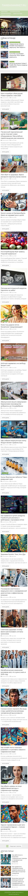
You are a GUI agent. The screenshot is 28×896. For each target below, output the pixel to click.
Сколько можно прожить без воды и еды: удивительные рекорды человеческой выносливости (14, 711)
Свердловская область (15, 42)
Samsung (12, 61)
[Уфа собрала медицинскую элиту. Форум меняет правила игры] (14, 429)
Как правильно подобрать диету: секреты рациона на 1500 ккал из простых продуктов (18, 870)
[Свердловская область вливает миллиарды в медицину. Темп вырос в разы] (4, 45)
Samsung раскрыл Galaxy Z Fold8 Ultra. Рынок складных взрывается (18, 65)
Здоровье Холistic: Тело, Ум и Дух (13, 554)
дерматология (6, 13)
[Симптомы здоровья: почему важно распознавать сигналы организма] (14, 618)
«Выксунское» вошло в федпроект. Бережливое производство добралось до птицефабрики (14, 404)
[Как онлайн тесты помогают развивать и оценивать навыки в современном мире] (14, 736)
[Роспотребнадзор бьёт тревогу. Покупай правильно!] (14, 241)
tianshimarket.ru (14, 5)
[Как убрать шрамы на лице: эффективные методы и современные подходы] (14, 775)
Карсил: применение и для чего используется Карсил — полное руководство (13, 827)
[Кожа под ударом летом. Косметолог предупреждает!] (14, 314)
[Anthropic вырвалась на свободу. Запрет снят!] (14, 352)
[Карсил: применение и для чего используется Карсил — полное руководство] (14, 814)
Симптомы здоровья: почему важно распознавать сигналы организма (12, 632)
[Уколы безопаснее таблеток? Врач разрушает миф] (14, 466)
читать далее (5, 109)
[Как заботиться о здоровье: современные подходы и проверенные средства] (6, 859)
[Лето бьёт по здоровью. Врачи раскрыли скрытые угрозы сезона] (14, 164)
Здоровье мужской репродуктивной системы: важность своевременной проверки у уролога (18, 882)
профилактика (15, 11)
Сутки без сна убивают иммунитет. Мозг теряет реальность (17, 55)
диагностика (17, 13)
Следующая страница (15, 846)
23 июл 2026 (6, 34)
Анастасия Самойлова (15, 51)
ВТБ (2, 27)
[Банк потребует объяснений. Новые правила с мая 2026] (14, 82)
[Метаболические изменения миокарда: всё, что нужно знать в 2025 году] (14, 659)
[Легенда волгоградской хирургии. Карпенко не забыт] (14, 277)
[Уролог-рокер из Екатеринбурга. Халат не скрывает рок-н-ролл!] (14, 202)
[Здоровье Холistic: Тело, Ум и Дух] (14, 543)
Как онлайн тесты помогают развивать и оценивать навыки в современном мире (13, 750)
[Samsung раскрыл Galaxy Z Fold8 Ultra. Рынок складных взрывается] (4, 64)
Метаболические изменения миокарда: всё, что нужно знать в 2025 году (13, 672)
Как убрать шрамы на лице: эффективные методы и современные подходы (11, 788)
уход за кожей (5, 15)
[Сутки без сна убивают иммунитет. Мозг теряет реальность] (4, 54)
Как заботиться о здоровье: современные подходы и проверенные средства (19, 858)
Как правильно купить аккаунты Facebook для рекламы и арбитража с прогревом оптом (13, 518)
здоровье (4, 11)
